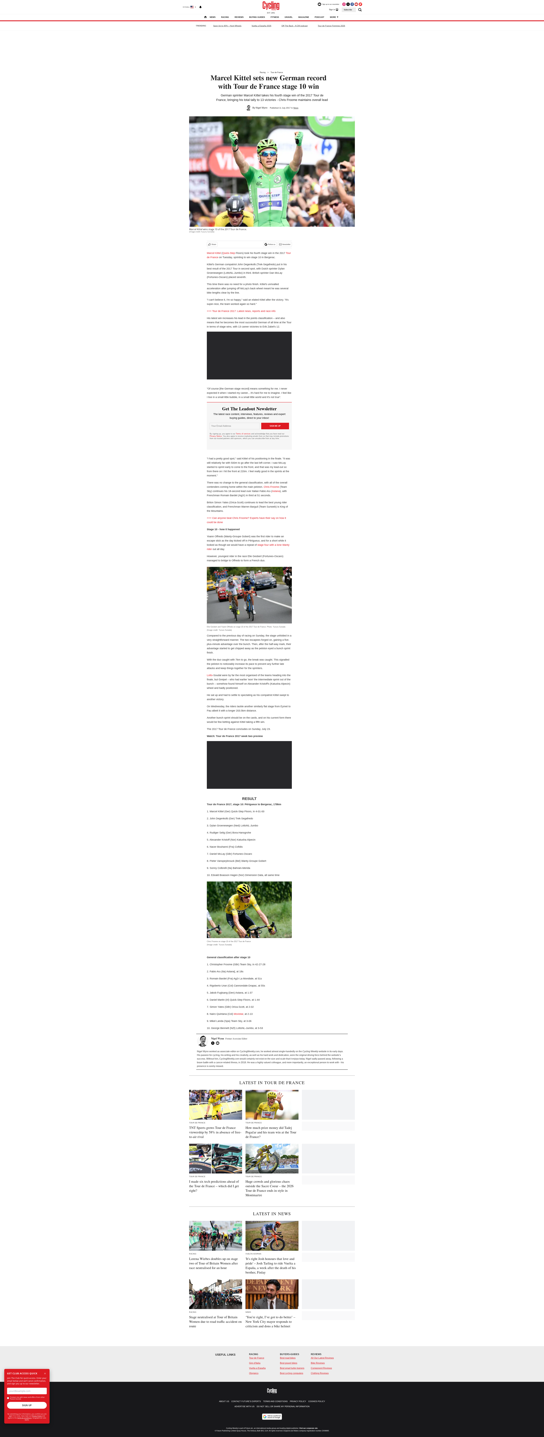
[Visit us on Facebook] (352, 4)
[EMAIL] (218, 1043)
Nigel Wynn (261, 108)
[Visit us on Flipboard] (360, 4)
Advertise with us (244, 1406)
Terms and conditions (275, 1401)
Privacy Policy (37, 1416)
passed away (324, 1059)
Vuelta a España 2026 (261, 26)
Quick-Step (228, 253)
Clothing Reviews (320, 1373)
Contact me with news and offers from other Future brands (27, 1398)
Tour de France (277, 72)
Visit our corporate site (308, 1428)
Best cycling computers (291, 1373)
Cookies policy (316, 1401)
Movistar (238, 1014)
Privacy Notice (216, 436)
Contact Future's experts (246, 1401)
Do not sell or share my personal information (283, 1406)
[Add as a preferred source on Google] (272, 1417)
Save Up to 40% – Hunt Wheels (227, 26)
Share (214, 244)
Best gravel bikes (288, 1363)
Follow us (271, 244)
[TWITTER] (213, 1043)
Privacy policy (298, 1401)
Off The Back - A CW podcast (294, 26)
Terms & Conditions (24, 1418)
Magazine (303, 17)
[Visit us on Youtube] (356, 4)
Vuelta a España (257, 1368)
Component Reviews (321, 1368)
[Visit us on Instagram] (344, 4)
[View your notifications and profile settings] (200, 7)
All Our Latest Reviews (322, 1358)
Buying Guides (257, 17)
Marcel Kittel (214, 253)
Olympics (253, 1373)
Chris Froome (271, 486)
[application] (249, 355)
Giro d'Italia (254, 1363)
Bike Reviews (318, 1363)
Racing (225, 17)
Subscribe (348, 10)
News (212, 17)
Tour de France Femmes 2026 (331, 26)
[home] (205, 17)
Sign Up (27, 1405)
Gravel (289, 17)
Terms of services (243, 434)
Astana (276, 491)
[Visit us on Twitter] (348, 4)
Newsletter (286, 244)
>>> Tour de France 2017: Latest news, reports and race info (241, 311)
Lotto (209, 675)
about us (224, 1401)
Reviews (239, 17)
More (333, 17)
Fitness (275, 17)
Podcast (319, 17)
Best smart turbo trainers (292, 1368)
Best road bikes (288, 1358)
